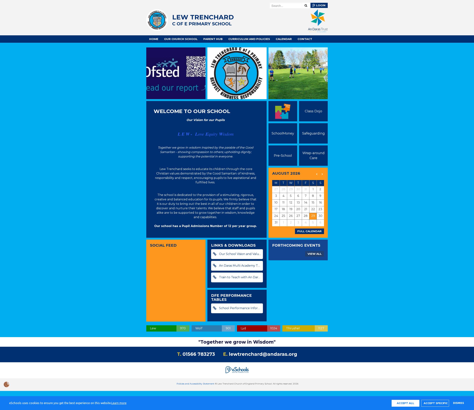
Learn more (118, 403)
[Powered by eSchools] (237, 369)
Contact (305, 39)
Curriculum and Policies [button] (249, 39)
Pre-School (283, 156)
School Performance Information (240, 308)
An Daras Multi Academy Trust (240, 265)
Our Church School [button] (181, 39)
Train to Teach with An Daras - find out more (240, 277)
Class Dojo (313, 111)
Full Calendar (309, 231)
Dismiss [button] (458, 402)
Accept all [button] (405, 403)
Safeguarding (313, 133)
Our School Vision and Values (240, 254)
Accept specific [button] (436, 403)
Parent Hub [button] (213, 39)
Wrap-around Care (313, 155)
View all (315, 254)
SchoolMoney (283, 133)
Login (321, 5)
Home (153, 39)
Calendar (284, 39)
